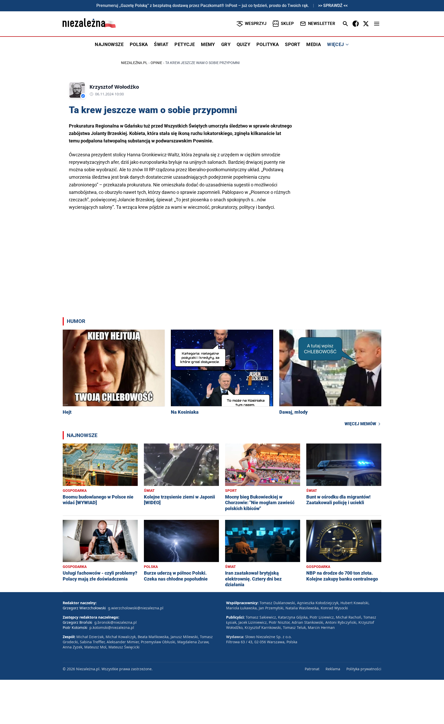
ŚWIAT (161, 44)
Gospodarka (75, 490)
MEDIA (313, 44)
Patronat (312, 668)
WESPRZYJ (255, 23)
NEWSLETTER (321, 23)
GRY (225, 44)
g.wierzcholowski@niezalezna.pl (135, 607)
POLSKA (139, 44)
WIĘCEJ (335, 44)
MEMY (208, 44)
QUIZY (243, 44)
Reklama (333, 668)
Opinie (156, 63)
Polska (151, 567)
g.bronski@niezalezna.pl (115, 622)
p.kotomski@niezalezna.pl (111, 627)
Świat (149, 490)
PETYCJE (184, 44)
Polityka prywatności (363, 668)
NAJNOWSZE (109, 44)
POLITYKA (267, 44)
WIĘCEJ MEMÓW (360, 423)
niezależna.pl (134, 63)
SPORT (292, 44)
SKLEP (287, 23)
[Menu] (376, 24)
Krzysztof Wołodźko (114, 86)
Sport (231, 490)
